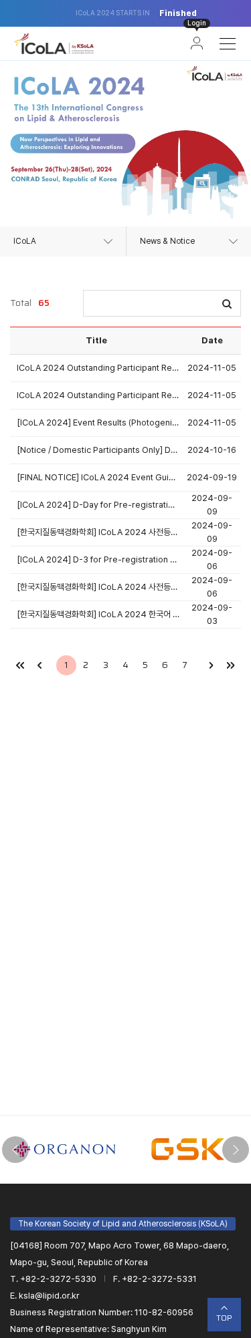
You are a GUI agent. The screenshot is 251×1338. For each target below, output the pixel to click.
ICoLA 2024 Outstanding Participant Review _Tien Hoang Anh (98, 368)
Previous (15, 1149)
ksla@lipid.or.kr (49, 1296)
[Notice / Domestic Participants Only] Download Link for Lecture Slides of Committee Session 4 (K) (98, 450)
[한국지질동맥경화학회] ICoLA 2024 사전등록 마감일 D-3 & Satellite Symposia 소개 (98, 587)
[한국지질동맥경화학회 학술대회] (53, 43)
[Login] (196, 43)
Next (235, 1149)
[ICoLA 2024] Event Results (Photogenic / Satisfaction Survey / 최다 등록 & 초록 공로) (98, 422)
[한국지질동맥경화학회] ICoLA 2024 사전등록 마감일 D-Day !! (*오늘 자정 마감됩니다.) (98, 532)
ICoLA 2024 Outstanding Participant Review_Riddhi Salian (98, 395)
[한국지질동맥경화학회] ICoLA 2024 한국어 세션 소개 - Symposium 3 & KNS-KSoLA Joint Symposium (98, 614)
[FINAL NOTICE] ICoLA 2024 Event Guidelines (98, 477)
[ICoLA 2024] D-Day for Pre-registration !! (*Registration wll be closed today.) (98, 505)
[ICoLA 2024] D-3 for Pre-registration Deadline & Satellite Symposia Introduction (98, 559)
